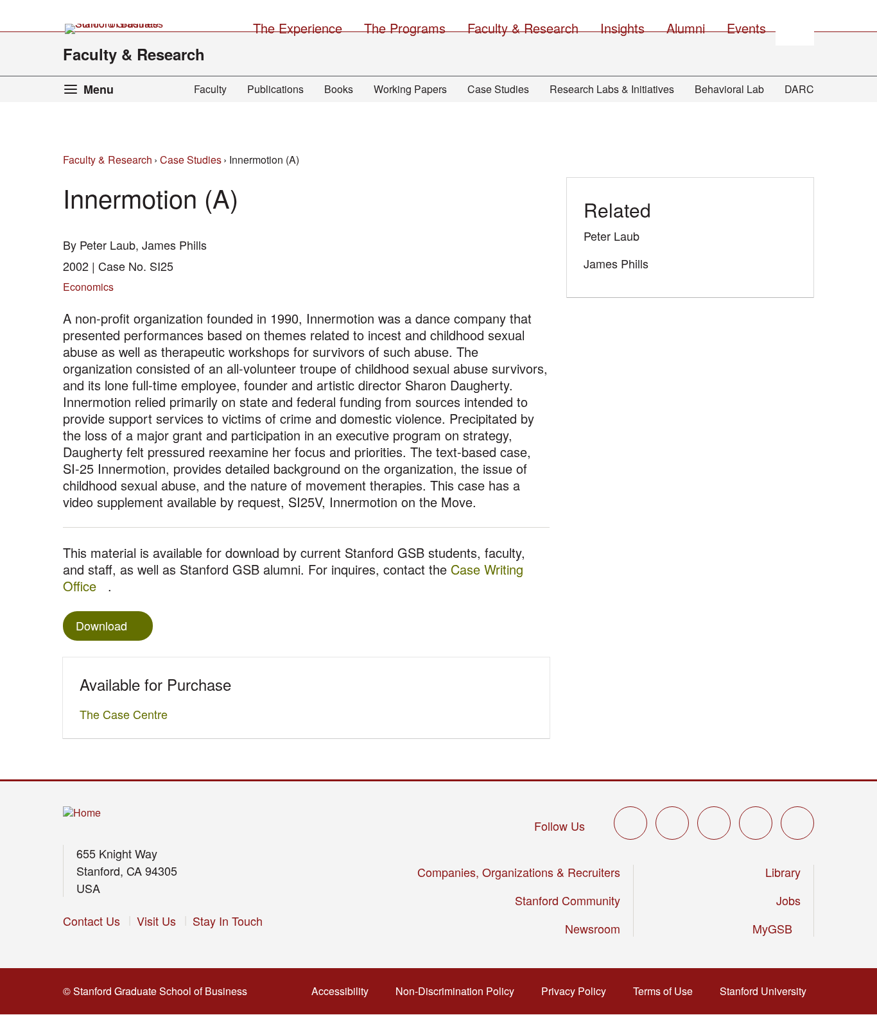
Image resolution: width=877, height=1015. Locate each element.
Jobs (788, 900)
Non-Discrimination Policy (458, 991)
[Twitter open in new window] (630, 823)
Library (783, 871)
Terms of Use (666, 991)
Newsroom (592, 928)
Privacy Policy (577, 991)
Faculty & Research (134, 54)
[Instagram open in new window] (714, 823)
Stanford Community (567, 900)
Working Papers (410, 89)
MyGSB (776, 928)
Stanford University (767, 991)
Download (101, 625)
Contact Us (91, 920)
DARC (799, 89)
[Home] (82, 813)
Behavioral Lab (729, 89)
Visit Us (156, 920)
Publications (275, 89)
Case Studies (498, 89)
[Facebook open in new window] (672, 823)
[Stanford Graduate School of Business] (115, 29)
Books (338, 89)
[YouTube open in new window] (755, 823)
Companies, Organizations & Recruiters (518, 871)
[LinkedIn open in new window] (797, 823)
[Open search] (795, 26)
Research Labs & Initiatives (612, 89)
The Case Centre (127, 714)
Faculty (210, 89)
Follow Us (559, 825)
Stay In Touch (228, 920)
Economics (88, 286)
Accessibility (343, 991)
